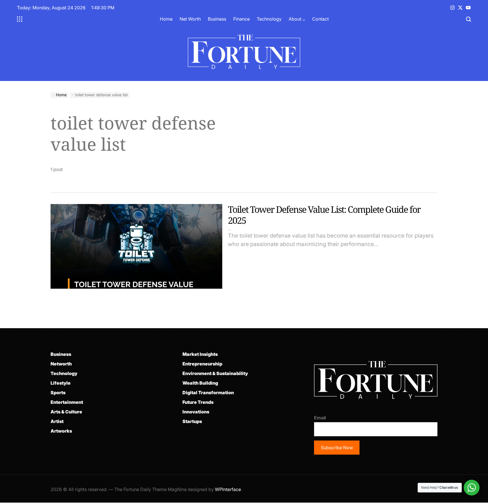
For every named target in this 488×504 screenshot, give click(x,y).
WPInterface (228, 489)
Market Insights (200, 354)
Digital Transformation (208, 392)
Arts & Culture (66, 412)
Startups (192, 421)
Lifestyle (61, 383)
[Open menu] (20, 19)
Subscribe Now (337, 447)
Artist (57, 421)
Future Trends (197, 402)
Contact (320, 19)
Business (217, 19)
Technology (269, 19)
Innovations (195, 412)
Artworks (61, 431)
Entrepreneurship (202, 364)
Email (320, 417)
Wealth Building (200, 383)
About (295, 19)
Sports (58, 392)
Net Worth (190, 19)
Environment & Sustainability (215, 373)
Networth (61, 364)
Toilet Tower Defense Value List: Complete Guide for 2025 (324, 214)
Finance (241, 19)
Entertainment (67, 402)
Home (166, 19)
